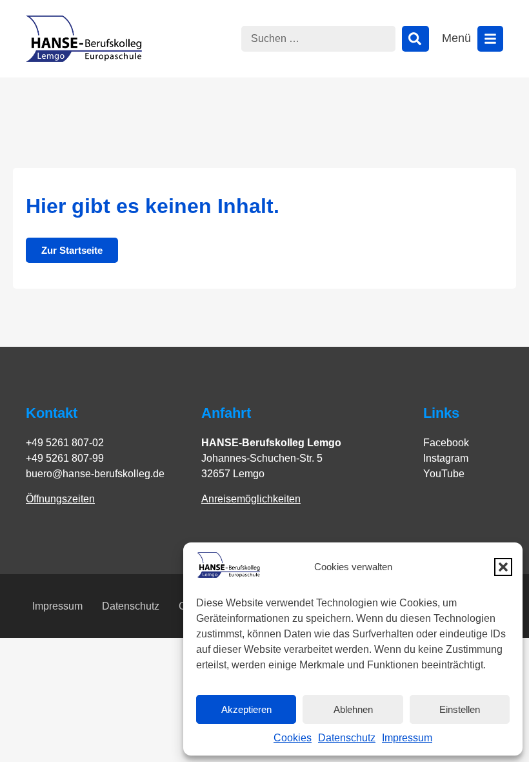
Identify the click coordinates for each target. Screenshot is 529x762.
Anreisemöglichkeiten (251, 498)
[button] (503, 567)
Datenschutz (346, 737)
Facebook (446, 442)
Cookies (293, 737)
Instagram (445, 458)
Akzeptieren (246, 709)
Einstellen (459, 709)
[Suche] (415, 39)
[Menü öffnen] (490, 39)
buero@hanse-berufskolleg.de (95, 473)
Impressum (407, 737)
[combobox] (318, 39)
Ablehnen (353, 709)
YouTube (443, 473)
